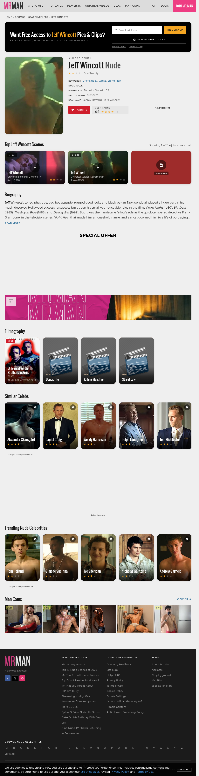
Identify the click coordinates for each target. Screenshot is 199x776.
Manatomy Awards (74, 664)
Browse (37, 5)
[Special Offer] (98, 281)
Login (165, 5)
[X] (15, 678)
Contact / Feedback (119, 664)
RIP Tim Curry (70, 690)
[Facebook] (7, 678)
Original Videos (97, 5)
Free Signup (175, 29)
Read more (12, 223)
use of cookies (89, 771)
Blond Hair (114, 80)
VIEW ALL (10, 754)
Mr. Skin (157, 680)
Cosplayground (161, 675)
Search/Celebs (38, 17)
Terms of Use (135, 46)
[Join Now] (184, 6)
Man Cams (132, 5)
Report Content (116, 706)
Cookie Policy (115, 690)
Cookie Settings (116, 696)
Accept (184, 769)
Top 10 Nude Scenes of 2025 (79, 669)
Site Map (112, 669)
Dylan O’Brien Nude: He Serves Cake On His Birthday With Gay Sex (81, 717)
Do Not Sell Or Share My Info (125, 701)
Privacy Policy (119, 46)
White (102, 80)
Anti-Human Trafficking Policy (125, 712)
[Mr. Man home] (13, 5)
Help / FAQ (113, 675)
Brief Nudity (90, 80)
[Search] (153, 6)
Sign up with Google (151, 39)
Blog (117, 5)
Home (8, 17)
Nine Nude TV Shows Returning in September (81, 730)
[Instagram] (22, 678)
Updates (57, 5)
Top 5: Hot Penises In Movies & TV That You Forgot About (80, 683)
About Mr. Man (161, 664)
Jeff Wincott (15, 172)
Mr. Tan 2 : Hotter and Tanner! (81, 675)
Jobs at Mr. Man (162, 685)
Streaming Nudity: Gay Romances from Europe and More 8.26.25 (79, 701)
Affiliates (157, 669)
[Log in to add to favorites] (35, 407)
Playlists (74, 5)
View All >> (184, 599)
